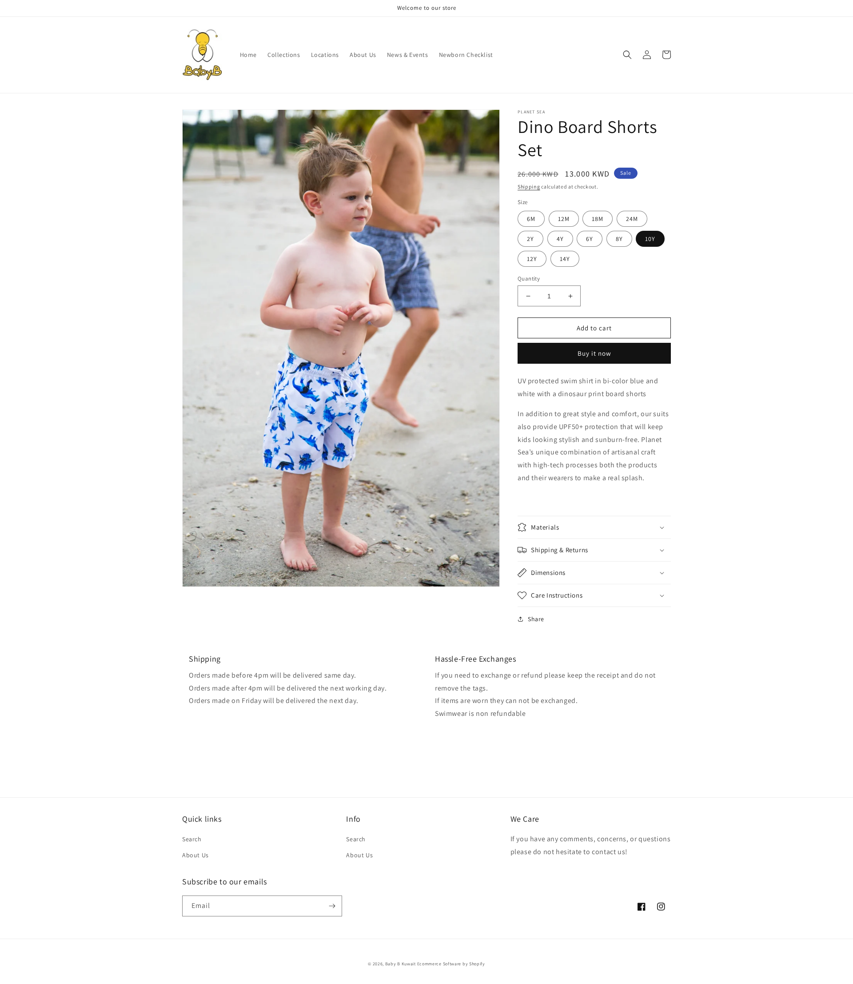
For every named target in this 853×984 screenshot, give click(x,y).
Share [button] (536, 619)
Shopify (477, 964)
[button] (627, 54)
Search (192, 839)
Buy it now (594, 353)
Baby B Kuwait (400, 964)
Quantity (529, 278)
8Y (619, 239)
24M (632, 219)
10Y (650, 239)
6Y (589, 239)
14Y (565, 259)
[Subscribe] (332, 906)
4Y (560, 239)
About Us (195, 855)
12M (564, 219)
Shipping (529, 186)
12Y (532, 259)
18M (597, 219)
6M (531, 219)
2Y (530, 239)
